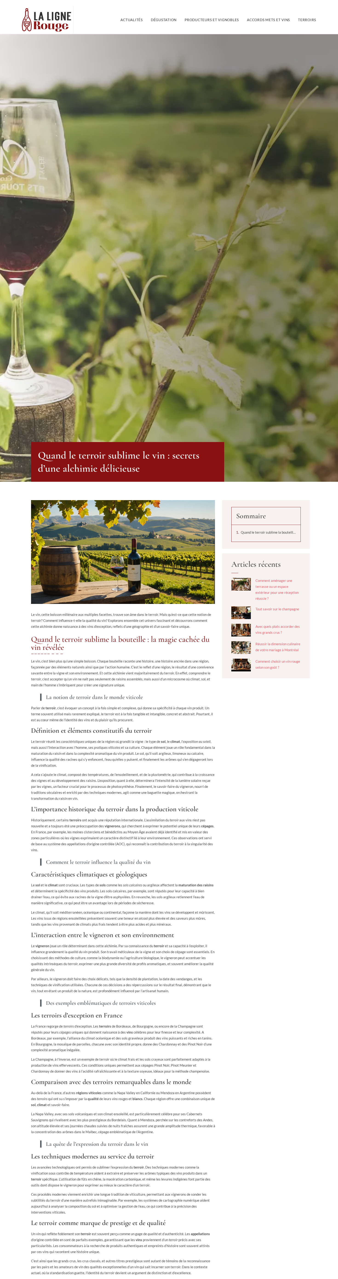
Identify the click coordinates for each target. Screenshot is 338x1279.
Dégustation (164, 20)
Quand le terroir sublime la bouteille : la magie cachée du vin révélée (268, 532)
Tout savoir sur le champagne (277, 609)
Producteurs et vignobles (212, 20)
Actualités (131, 20)
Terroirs (307, 20)
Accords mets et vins (268, 20)
